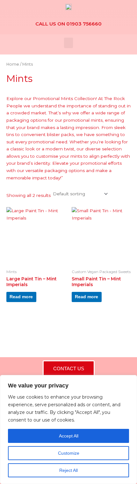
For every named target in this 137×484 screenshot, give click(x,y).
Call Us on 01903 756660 (68, 24)
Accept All (68, 435)
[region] (68, 429)
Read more (21, 296)
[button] (68, 43)
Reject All (68, 470)
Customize (68, 453)
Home (12, 64)
